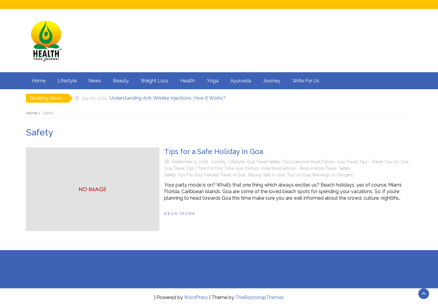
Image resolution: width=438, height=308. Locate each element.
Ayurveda (240, 81)
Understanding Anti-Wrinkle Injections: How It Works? (167, 98)
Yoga (212, 81)
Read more (180, 213)
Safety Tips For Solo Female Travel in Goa (204, 175)
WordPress (196, 297)
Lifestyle (67, 81)
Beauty (121, 81)
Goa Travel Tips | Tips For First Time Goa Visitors (211, 168)
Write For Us (305, 81)
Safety (345, 168)
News (94, 81)
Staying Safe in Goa (266, 175)
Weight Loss (154, 81)
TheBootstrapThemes (259, 297)
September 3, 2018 (189, 161)
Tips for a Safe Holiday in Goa (213, 151)
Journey (271, 81)
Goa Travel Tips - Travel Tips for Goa (373, 161)
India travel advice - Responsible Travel (299, 168)
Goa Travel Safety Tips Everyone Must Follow (291, 161)
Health (187, 81)
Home (39, 81)
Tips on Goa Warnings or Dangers (320, 175)
